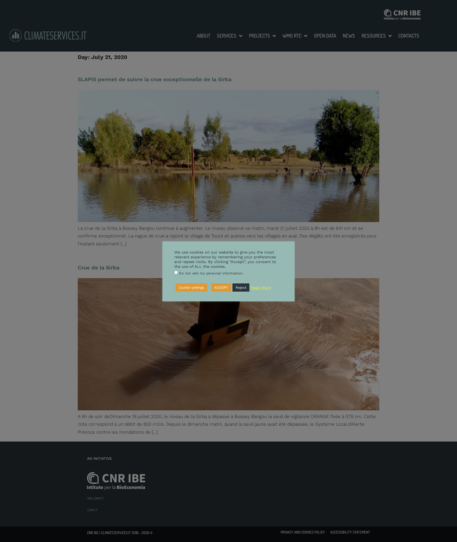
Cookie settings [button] (191, 288)
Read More (261, 287)
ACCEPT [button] (221, 288)
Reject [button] (241, 288)
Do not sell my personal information (210, 273)
